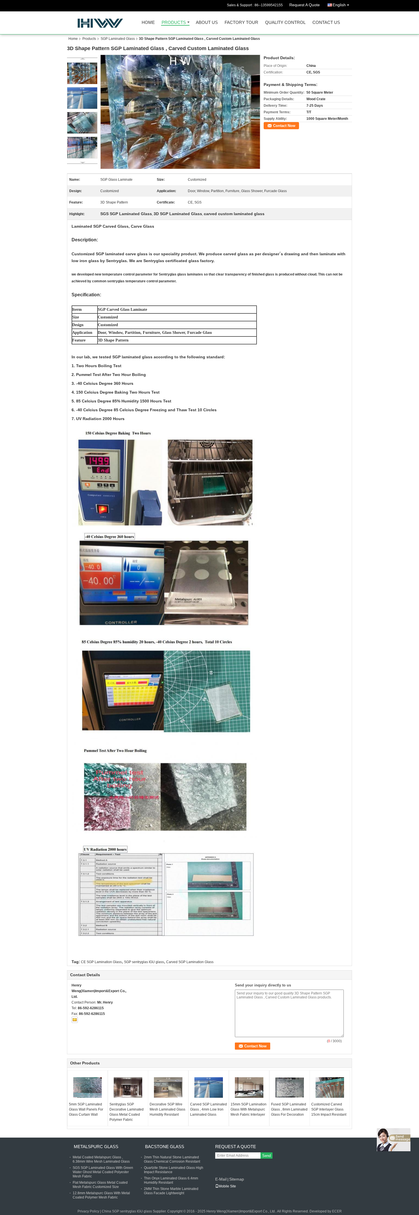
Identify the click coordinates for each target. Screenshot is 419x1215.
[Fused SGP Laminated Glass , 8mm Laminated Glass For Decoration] (290, 1087)
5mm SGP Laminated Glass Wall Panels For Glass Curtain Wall (86, 1109)
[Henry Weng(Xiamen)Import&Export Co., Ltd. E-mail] (75, 1020)
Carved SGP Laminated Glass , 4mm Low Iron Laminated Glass (208, 1109)
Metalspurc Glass (96, 1146)
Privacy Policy (88, 1211)
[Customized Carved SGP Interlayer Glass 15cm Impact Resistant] (330, 1087)
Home (148, 22)
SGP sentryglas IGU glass (144, 962)
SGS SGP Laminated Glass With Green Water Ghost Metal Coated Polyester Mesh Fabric (103, 1172)
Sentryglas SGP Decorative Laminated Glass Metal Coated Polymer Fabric (126, 1112)
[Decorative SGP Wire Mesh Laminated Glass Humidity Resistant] (168, 1087)
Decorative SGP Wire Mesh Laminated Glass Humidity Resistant (167, 1109)
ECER (337, 1211)
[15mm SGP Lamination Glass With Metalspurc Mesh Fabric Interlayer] (249, 1087)
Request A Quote (304, 5)
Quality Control (285, 22)
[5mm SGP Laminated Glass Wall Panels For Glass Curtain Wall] (87, 1087)
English (339, 5)
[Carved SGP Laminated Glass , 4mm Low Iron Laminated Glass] (209, 1087)
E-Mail (221, 1179)
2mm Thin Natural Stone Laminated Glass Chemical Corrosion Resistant (172, 1159)
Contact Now (284, 126)
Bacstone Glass (164, 1146)
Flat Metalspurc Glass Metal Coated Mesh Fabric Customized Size (100, 1185)
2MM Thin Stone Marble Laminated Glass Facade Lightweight (171, 1191)
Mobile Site (227, 1186)
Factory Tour (241, 22)
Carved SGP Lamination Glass (189, 962)
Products (174, 22)
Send (266, 1156)
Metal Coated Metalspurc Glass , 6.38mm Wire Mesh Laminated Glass (101, 1159)
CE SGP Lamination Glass (101, 962)
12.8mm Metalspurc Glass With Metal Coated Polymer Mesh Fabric (101, 1195)
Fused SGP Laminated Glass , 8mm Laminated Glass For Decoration (289, 1109)
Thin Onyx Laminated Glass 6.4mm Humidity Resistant (171, 1180)
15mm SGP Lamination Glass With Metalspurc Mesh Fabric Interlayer (249, 1109)
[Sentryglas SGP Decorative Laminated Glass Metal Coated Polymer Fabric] (128, 1087)
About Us (207, 22)
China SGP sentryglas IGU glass (127, 1211)
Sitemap (236, 1179)
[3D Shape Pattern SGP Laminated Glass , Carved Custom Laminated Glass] (180, 112)
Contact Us (326, 22)
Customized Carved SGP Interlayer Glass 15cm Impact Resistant (328, 1109)
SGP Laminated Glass (118, 39)
